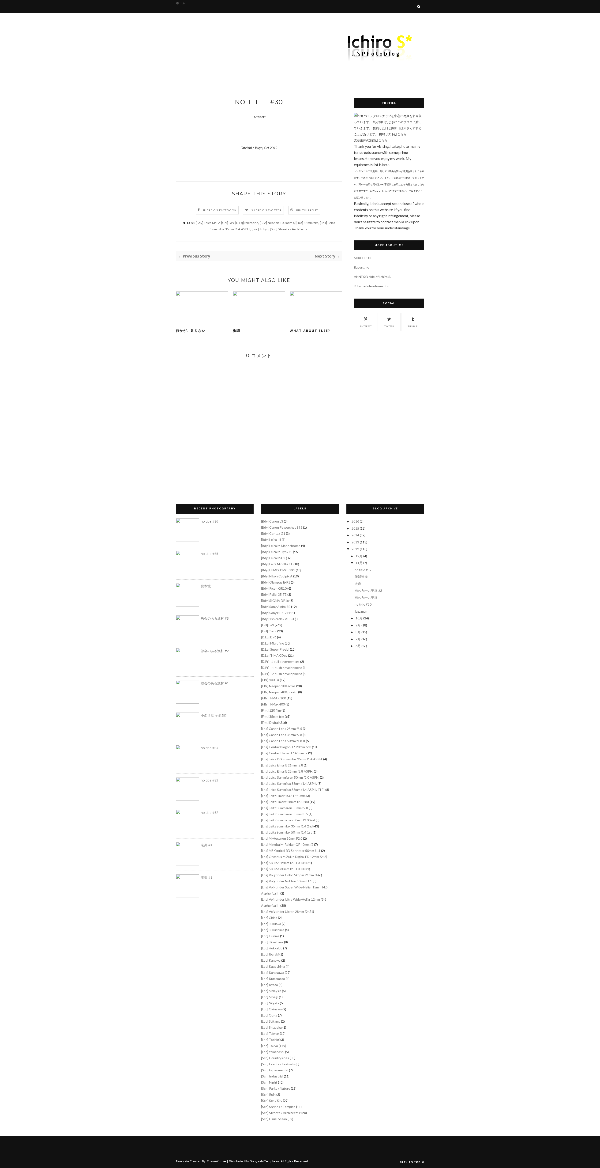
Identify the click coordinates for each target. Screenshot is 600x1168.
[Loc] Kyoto (269, 985)
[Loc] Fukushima (272, 930)
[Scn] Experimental (274, 1070)
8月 (358, 632)
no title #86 (209, 521)
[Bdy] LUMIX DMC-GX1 (278, 570)
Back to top (410, 1162)
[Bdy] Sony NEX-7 (274, 613)
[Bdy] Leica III (271, 540)
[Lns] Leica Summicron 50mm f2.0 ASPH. (290, 777)
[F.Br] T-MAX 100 (273, 698)
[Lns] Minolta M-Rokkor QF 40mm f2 (287, 844)
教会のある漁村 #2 (215, 650)
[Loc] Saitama (270, 1021)
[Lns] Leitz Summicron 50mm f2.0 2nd (288, 820)
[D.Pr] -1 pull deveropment (280, 662)
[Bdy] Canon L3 (272, 521)
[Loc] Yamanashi (272, 1052)
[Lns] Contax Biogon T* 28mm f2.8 (286, 747)
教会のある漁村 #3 (215, 618)
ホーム (181, 3)
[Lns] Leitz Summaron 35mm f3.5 (284, 814)
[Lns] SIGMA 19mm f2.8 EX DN (283, 863)
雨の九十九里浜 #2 (368, 590)
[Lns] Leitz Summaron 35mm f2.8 (284, 808)
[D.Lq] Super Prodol (275, 649)
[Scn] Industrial (272, 1076)
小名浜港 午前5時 (214, 715)
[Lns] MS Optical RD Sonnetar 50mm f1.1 (290, 851)
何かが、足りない (191, 330)
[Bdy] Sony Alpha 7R (275, 607)
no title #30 (363, 604)
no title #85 (209, 553)
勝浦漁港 (361, 577)
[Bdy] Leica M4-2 (208, 223)
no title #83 (209, 780)
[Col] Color (269, 631)
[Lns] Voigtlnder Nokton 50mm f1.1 (286, 881)
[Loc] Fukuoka (271, 924)
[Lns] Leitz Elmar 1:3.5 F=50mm (283, 796)
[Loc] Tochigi (270, 1040)
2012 (355, 549)
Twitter (389, 326)
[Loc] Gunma (270, 936)
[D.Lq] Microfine (246, 223)
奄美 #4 (206, 845)
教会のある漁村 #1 (215, 683)
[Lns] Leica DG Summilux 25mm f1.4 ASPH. (291, 759)
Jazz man (361, 611)
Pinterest (365, 326)
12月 (359, 556)
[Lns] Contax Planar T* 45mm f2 (284, 753)
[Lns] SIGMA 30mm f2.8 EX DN (283, 869)
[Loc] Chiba (269, 918)
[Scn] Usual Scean (274, 1119)
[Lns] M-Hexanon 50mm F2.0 (281, 838)
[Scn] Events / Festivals (278, 1064)
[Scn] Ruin (268, 1094)
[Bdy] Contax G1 (273, 533)
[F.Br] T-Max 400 (273, 704)
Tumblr (413, 326)
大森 (358, 584)
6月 (358, 646)
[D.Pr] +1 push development (281, 668)
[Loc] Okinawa (271, 1009)
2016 (355, 521)
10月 (359, 618)
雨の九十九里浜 (366, 597)
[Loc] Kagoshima (273, 966)
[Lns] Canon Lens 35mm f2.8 (281, 735)
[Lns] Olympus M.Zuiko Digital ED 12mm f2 (292, 857)
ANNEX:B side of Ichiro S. (372, 277)
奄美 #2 (206, 877)
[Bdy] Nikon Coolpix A (276, 576)
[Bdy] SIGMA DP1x (275, 601)
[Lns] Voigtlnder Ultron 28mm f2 (284, 912)
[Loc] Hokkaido (271, 948)
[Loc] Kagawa (271, 960)
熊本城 (206, 586)
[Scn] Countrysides (275, 1058)
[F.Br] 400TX (270, 680)
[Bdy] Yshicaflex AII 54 (277, 619)
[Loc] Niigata (270, 1003)
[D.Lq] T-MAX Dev (274, 655)
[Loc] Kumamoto (273, 979)
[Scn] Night (269, 1082)
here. (386, 164)
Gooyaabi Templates (264, 1161)
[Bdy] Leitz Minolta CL (277, 564)
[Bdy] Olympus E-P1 (275, 582)
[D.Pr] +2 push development (281, 674)
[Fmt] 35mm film (307, 223)
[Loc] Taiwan (270, 1033)
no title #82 (209, 812)
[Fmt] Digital (270, 722)
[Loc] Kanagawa (272, 973)
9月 (358, 625)
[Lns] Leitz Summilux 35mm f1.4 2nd (287, 826)
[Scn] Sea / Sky (271, 1101)
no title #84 (209, 748)
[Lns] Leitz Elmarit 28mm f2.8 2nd (285, 802)
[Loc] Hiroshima (272, 942)
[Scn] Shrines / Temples (278, 1107)
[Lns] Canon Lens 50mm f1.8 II (283, 741)
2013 (355, 542)
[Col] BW (227, 223)
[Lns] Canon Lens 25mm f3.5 (281, 729)
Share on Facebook (219, 210)
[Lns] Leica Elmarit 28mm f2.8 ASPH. (287, 771)
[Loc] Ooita (269, 1015)
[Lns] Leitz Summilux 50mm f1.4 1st (286, 832)
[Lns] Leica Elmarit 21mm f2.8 (282, 765)
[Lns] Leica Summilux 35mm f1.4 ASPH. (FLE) (293, 790)
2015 (355, 528)
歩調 (236, 330)
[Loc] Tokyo (260, 229)
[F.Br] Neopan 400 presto (279, 692)
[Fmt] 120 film (271, 710)
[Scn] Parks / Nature (275, 1088)
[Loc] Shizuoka (271, 1027)
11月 (359, 563)
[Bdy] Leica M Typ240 (276, 552)
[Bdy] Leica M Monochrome (280, 546)
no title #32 (363, 570)
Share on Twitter (266, 210)
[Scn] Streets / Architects (289, 229)
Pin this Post (307, 210)
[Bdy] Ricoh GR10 (274, 588)
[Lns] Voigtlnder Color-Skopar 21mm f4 (289, 875)
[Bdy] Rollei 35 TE (274, 594)
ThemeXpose (216, 1161)
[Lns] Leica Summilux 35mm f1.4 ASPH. (289, 783)
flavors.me (361, 267)
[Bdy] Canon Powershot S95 (281, 527)
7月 (358, 639)
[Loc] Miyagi (269, 997)
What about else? (310, 330)
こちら (401, 134)
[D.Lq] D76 (268, 637)
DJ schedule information (371, 286)
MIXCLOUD (362, 258)
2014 (355, 535)
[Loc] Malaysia (271, 991)
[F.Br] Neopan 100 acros (277, 223)
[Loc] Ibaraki (270, 954)
